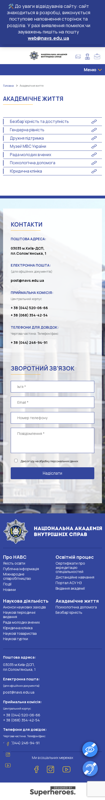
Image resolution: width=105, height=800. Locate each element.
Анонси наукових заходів (24, 607)
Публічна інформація (21, 568)
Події (7, 584)
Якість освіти (14, 563)
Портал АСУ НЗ (69, 582)
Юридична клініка (26, 171)
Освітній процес (75, 557)
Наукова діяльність (25, 601)
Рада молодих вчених (30, 154)
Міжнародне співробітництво (17, 576)
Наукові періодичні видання (19, 614)
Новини (9, 589)
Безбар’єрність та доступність (39, 121)
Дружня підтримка (27, 138)
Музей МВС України (28, 146)
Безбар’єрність (69, 612)
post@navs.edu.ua (27, 280)
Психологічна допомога (32, 162)
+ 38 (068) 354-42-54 (29, 315)
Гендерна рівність (27, 130)
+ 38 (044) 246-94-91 (29, 342)
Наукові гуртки (15, 638)
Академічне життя (77, 601)
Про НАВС (15, 557)
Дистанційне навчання (75, 577)
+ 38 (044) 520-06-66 (29, 307)
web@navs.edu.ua (48, 38)
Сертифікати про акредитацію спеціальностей (70, 567)
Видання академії (70, 588)
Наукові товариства (20, 633)
